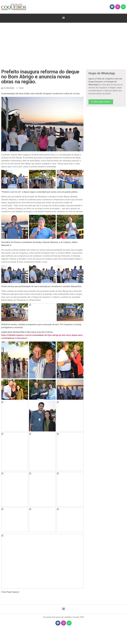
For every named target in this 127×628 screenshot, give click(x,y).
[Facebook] (112, 6)
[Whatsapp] (123, 6)
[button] (64, 18)
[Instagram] (117, 6)
